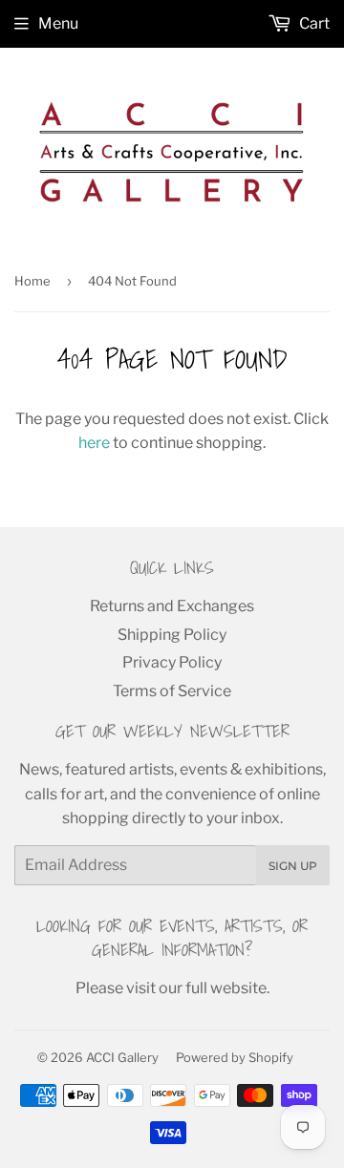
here (94, 443)
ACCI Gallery (122, 1057)
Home (32, 280)
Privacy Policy (172, 662)
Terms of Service (172, 691)
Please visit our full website (171, 988)
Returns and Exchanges (172, 606)
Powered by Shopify (234, 1057)
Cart (313, 23)
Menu (58, 23)
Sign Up (293, 866)
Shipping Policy (172, 635)
